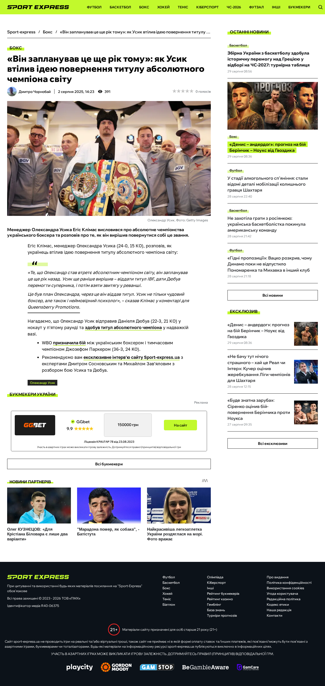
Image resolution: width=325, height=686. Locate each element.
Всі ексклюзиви (272, 443)
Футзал (256, 7)
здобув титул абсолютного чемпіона (123, 327)
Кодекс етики (278, 604)
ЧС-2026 (234, 7)
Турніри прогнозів (222, 615)
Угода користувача (282, 593)
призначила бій (69, 342)
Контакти (274, 615)
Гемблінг (214, 604)
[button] (320, 7)
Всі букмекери (109, 464)
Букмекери (299, 7)
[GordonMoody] (116, 667)
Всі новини (272, 295)
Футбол (94, 7)
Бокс (144, 7)
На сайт (180, 425)
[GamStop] (157, 667)
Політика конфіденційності (289, 582)
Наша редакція (279, 610)
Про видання (278, 577)
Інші (276, 7)
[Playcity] (80, 667)
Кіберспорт (207, 7)
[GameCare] (248, 667)
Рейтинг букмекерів (223, 593)
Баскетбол (120, 7)
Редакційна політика (283, 599)
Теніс (183, 7)
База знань (216, 610)
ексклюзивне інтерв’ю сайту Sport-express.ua (132, 357)
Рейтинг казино (220, 599)
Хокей (163, 7)
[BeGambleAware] (205, 668)
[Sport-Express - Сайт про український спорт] (35, 7)
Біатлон (168, 604)
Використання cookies (285, 588)
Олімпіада (215, 577)
